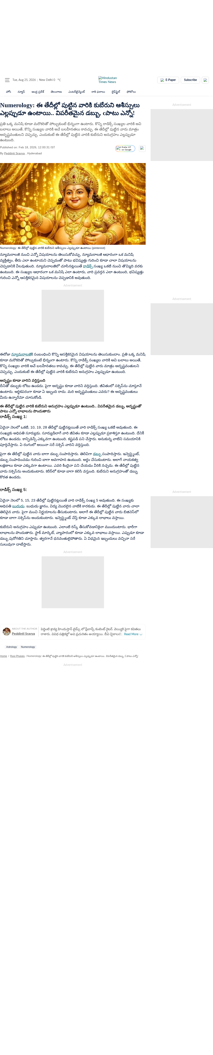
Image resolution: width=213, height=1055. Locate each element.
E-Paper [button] (171, 80)
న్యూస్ (21, 91)
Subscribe (190, 80)
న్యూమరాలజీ (21, 354)
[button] (7, 80)
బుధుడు (18, 506)
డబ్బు (97, 454)
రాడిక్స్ (88, 266)
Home (3, 656)
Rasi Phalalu (17, 656)
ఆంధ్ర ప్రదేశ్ (38, 91)
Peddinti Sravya (14, 153)
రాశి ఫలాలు (98, 91)
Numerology (28, 647)
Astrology (11, 647)
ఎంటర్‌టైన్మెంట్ (76, 91)
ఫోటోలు (131, 91)
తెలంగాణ (56, 91)
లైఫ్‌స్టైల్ (116, 91)
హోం (8, 91)
